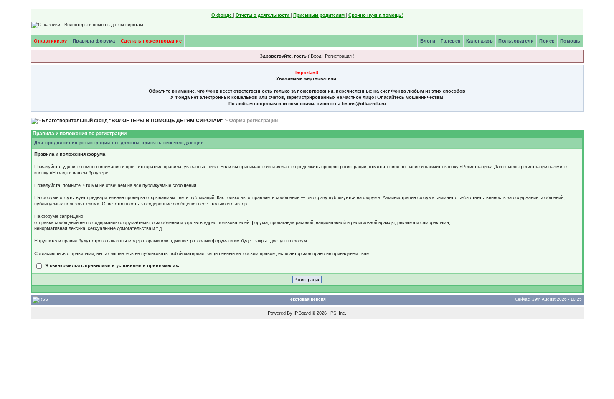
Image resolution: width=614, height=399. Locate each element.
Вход (316, 55)
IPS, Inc (337, 313)
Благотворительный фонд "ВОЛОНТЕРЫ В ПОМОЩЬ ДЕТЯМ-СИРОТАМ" (132, 121)
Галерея (451, 40)
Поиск (547, 40)
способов (454, 90)
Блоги (428, 40)
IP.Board (302, 313)
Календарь (479, 40)
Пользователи (516, 40)
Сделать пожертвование (151, 40)
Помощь (570, 40)
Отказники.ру (50, 40)
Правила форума (94, 40)
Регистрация (338, 55)
